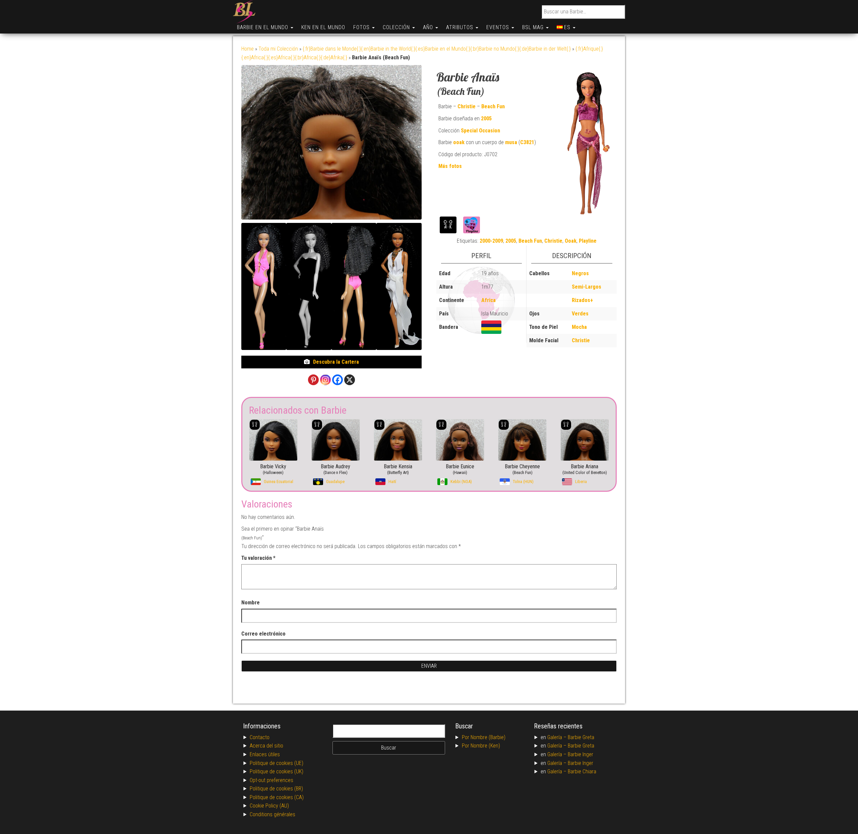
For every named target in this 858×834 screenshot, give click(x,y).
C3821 (527, 142)
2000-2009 (491, 241)
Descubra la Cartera (336, 362)
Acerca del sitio (266, 745)
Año (429, 27)
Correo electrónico (263, 634)
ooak (459, 142)
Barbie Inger (580, 754)
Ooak (570, 241)
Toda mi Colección (278, 49)
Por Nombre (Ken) (481, 745)
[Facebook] (337, 379)
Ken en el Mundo (323, 27)
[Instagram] (325, 379)
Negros (580, 273)
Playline (588, 241)
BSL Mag (533, 27)
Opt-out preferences (271, 780)
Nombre (250, 602)
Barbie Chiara (582, 771)
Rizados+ (582, 300)
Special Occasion (480, 130)
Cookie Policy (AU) (269, 805)
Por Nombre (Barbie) (483, 737)
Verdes (580, 313)
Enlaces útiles (265, 754)
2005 (486, 118)
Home (247, 49)
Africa (488, 300)
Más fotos (450, 166)
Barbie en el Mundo (263, 27)
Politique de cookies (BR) (276, 788)
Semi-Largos (586, 287)
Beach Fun (493, 106)
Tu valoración (258, 558)
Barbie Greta (581, 737)
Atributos (460, 27)
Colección (397, 27)
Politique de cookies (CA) (277, 797)
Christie (466, 106)
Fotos (362, 27)
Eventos (498, 27)
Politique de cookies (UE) (276, 763)
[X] (349, 379)
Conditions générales (272, 814)
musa (511, 142)
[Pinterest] (313, 379)
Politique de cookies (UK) (276, 771)
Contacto (259, 737)
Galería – (557, 737)
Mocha (579, 327)
